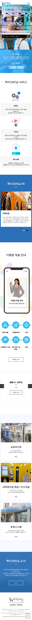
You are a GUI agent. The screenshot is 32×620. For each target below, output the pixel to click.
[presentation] (2, 386)
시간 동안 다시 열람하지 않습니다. (11, 36)
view (16, 456)
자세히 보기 (16, 359)
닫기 (28, 36)
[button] (23, 230)
